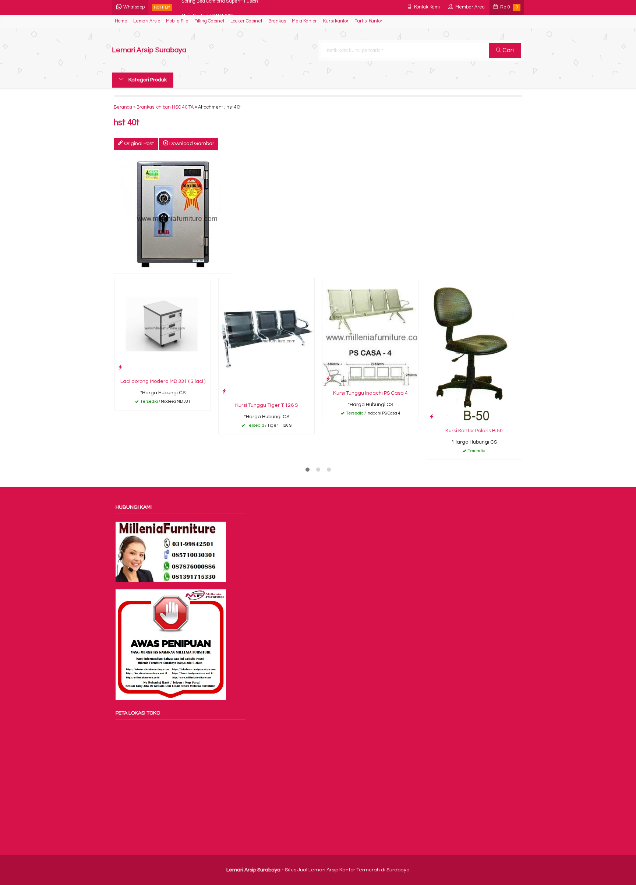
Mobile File (177, 21)
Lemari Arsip (146, 21)
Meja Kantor (304, 21)
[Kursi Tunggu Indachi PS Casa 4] (370, 332)
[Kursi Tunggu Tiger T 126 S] (266, 338)
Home (121, 21)
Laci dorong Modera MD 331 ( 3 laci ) (162, 381)
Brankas (277, 21)
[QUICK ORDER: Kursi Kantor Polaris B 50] (431, 416)
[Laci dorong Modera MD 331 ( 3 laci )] (163, 326)
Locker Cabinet (246, 21)
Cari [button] (507, 50)
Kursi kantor (336, 21)
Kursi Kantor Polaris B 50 (474, 430)
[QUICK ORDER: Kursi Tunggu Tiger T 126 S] (224, 391)
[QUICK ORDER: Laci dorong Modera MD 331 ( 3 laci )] (120, 367)
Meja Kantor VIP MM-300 (207, 7)
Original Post (138, 143)
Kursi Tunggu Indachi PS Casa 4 (370, 393)
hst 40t (126, 123)
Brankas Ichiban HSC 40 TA (165, 107)
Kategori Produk (147, 79)
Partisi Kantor (368, 21)
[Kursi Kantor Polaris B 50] (474, 350)
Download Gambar (191, 143)
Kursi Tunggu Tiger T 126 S (266, 405)
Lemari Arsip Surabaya (149, 50)
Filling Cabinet (209, 21)
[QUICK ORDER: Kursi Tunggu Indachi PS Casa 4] (328, 378)
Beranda (123, 107)
